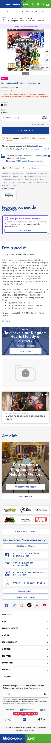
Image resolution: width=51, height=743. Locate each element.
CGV (5, 727)
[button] (26, 614)
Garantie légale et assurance (20, 727)
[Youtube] (44, 605)
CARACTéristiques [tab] (25, 254)
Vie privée (19, 730)
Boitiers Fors (26, 230)
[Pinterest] (37, 605)
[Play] (25, 373)
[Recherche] (42, 5)
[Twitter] (14, 605)
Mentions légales (39, 727)
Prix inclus (39, 124)
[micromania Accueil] (17, 4)
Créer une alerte (27, 131)
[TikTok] (29, 605)
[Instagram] (21, 605)
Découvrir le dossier (27, 487)
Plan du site (29, 730)
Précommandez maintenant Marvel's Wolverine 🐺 (25, 12)
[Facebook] (6, 605)
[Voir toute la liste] (33, 4)
